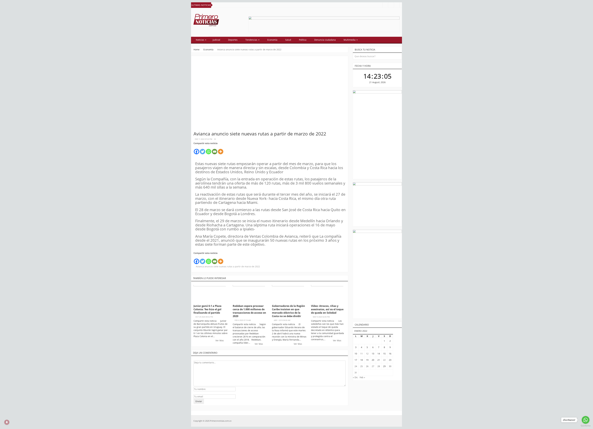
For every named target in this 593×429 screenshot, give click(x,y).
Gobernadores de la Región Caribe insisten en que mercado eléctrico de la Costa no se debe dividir (288, 311)
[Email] (214, 149)
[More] (220, 149)
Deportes (233, 39)
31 (356, 372)
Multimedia (350, 39)
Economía (272, 39)
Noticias (200, 39)
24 (356, 366)
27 (373, 366)
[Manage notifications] (6, 422)
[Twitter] (202, 149)
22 (384, 359)
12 (367, 353)
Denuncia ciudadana (325, 39)
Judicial (216, 39)
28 (378, 366)
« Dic (355, 377)
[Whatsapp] (208, 149)
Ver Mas (219, 340)
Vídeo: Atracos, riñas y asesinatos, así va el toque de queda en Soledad (327, 309)
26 (367, 366)
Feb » (362, 377)
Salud (288, 39)
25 (361, 366)
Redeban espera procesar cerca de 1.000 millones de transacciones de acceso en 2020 (249, 311)
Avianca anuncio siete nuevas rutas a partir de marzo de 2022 (228, 266)
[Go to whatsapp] (585, 420)
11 (361, 353)
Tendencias (251, 39)
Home (196, 49)
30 (390, 366)
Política (302, 39)
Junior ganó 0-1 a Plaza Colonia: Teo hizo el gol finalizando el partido (207, 309)
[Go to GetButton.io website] (586, 426)
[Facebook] (196, 149)
